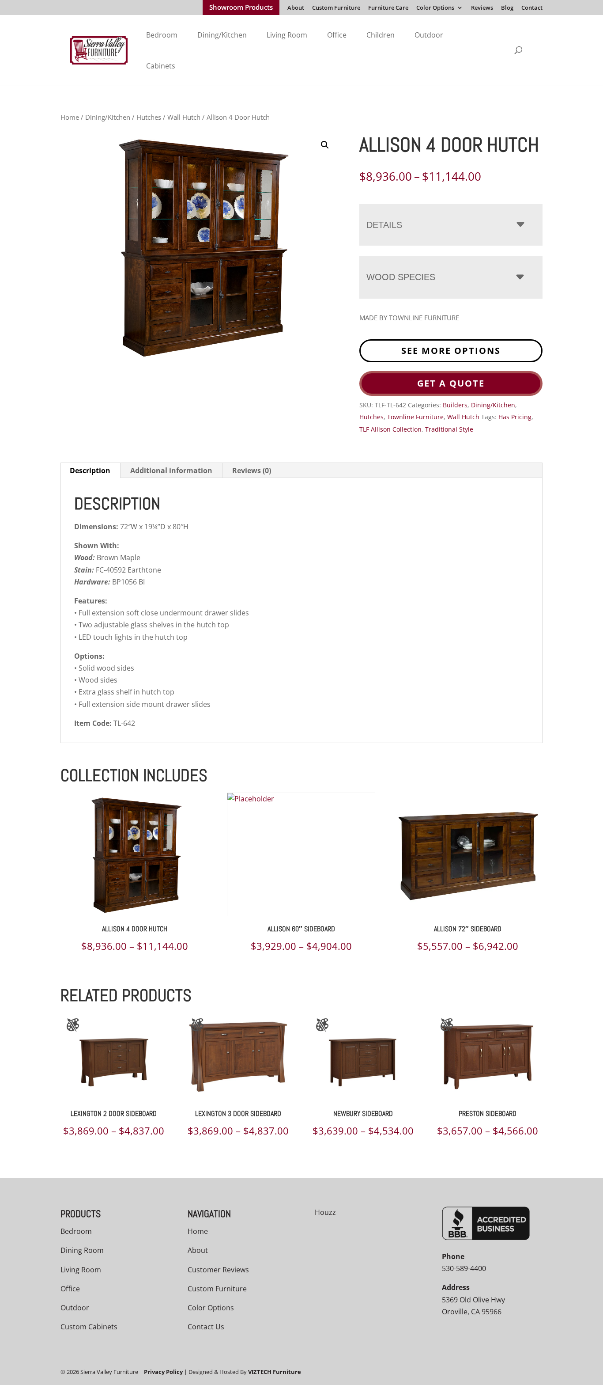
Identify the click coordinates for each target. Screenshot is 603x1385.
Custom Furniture (336, 8)
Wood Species (400, 277)
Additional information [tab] (171, 470)
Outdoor (429, 35)
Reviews (482, 8)
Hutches (148, 117)
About (295, 8)
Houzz (325, 1212)
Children (380, 35)
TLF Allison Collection (390, 429)
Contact (532, 8)
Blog (507, 8)
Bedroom (161, 35)
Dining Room (82, 1250)
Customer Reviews (218, 1270)
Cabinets (160, 66)
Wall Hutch (183, 117)
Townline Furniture (415, 417)
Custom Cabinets (88, 1327)
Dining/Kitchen (222, 35)
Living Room (287, 35)
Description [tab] (90, 470)
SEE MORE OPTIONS (451, 351)
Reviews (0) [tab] (251, 470)
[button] (325, 145)
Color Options (435, 8)
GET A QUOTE (451, 383)
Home (69, 117)
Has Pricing (514, 417)
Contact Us (206, 1327)
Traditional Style (449, 429)
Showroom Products (241, 7)
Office (337, 35)
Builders (455, 405)
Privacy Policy (163, 1372)
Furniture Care (388, 8)
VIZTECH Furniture (274, 1372)
